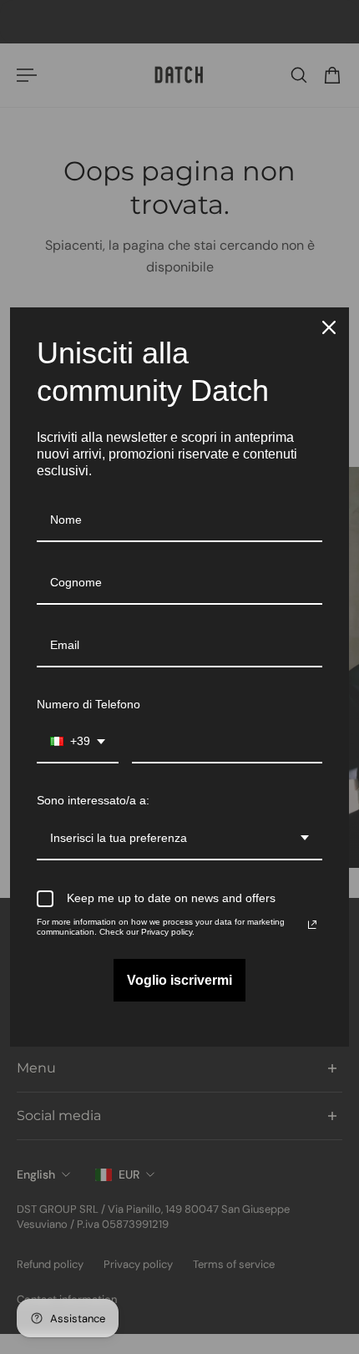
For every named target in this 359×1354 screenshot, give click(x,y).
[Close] (329, 327)
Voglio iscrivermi (179, 980)
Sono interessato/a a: (93, 800)
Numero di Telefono (88, 704)
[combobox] (78, 742)
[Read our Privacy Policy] (312, 925)
